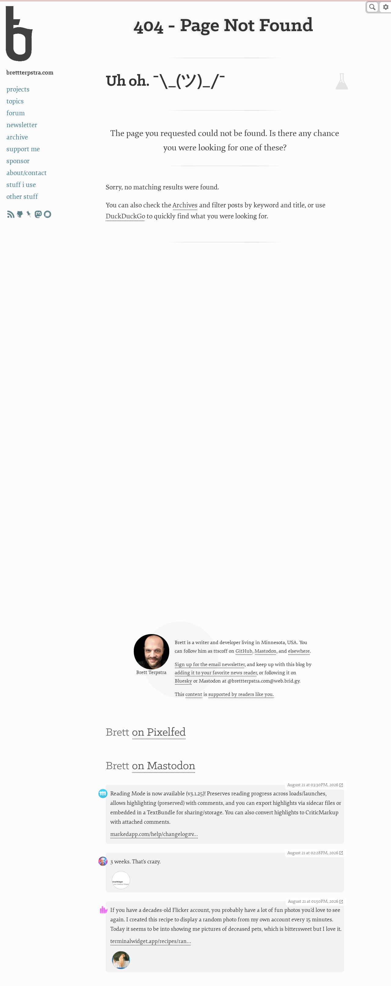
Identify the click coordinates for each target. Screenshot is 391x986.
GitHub (244, 651)
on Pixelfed (159, 733)
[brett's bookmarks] (29, 214)
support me (23, 149)
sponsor (18, 161)
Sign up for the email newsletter (210, 665)
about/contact (26, 173)
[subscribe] (10, 214)
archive (17, 137)
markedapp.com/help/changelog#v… (154, 834)
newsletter (21, 125)
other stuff (22, 197)
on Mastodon (163, 766)
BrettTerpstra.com (29, 73)
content (193, 694)
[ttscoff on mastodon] (38, 214)
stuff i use (21, 185)
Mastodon (265, 651)
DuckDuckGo (125, 216)
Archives (185, 205)
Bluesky (183, 681)
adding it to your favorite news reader (216, 673)
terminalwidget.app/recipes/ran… (150, 941)
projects (18, 89)
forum (15, 113)
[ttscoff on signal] (47, 214)
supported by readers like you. (241, 694)
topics (15, 101)
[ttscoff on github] (19, 214)
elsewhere (299, 651)
